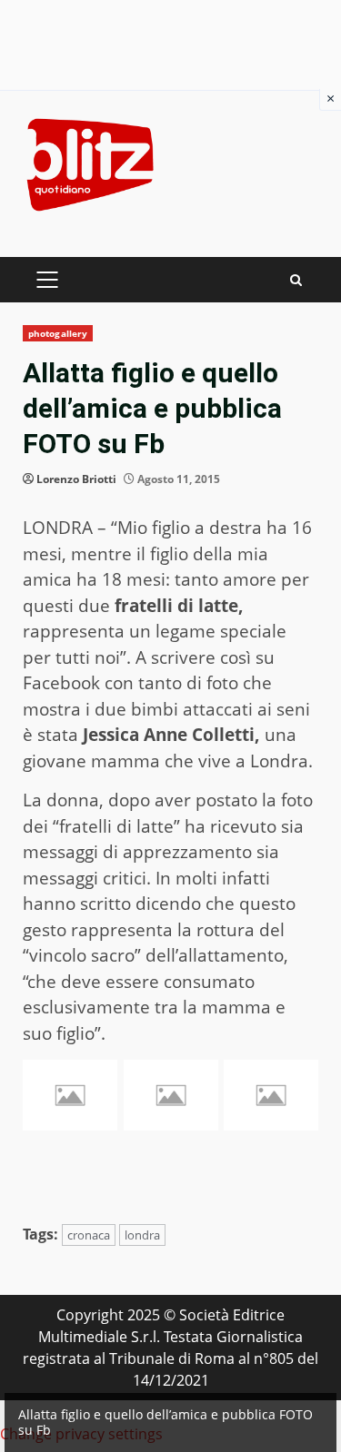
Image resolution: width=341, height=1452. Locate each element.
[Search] (296, 280)
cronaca (88, 1235)
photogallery (57, 333)
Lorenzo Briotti (76, 479)
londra (142, 1235)
